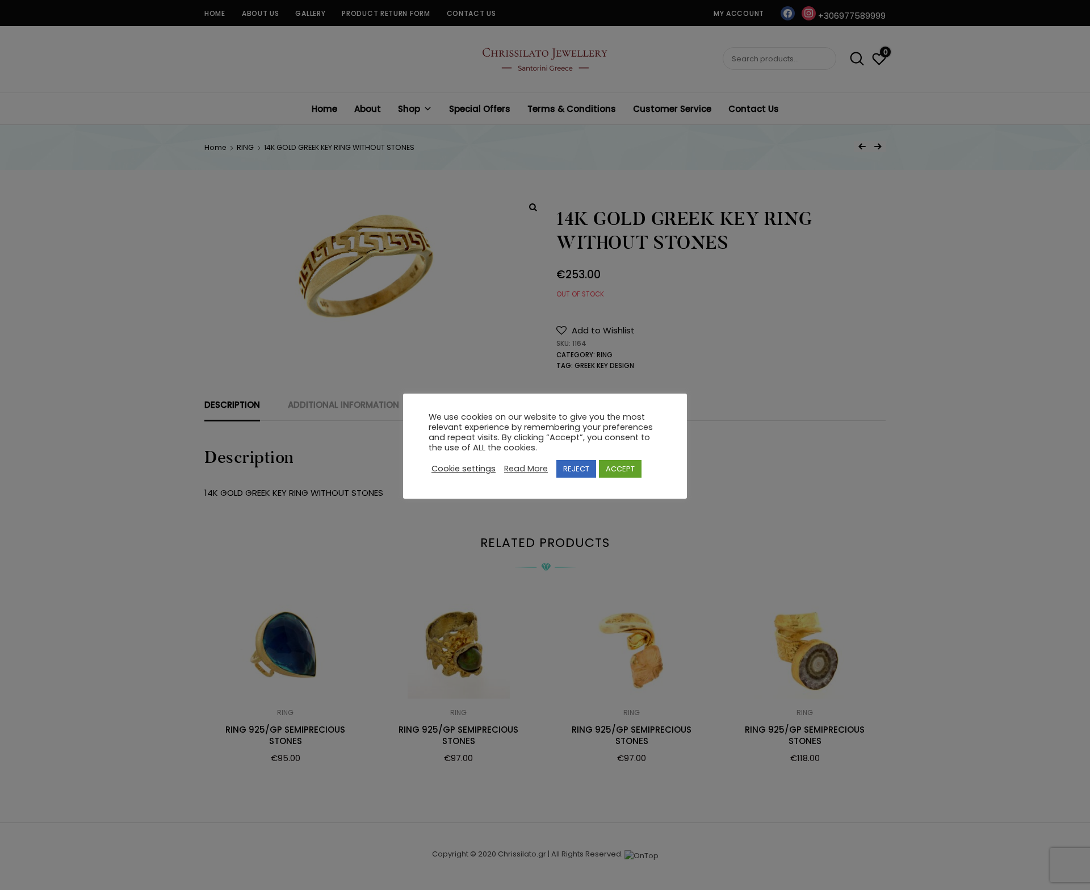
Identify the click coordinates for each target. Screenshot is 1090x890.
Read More (526, 469)
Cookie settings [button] (463, 469)
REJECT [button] (576, 468)
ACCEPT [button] (620, 468)
